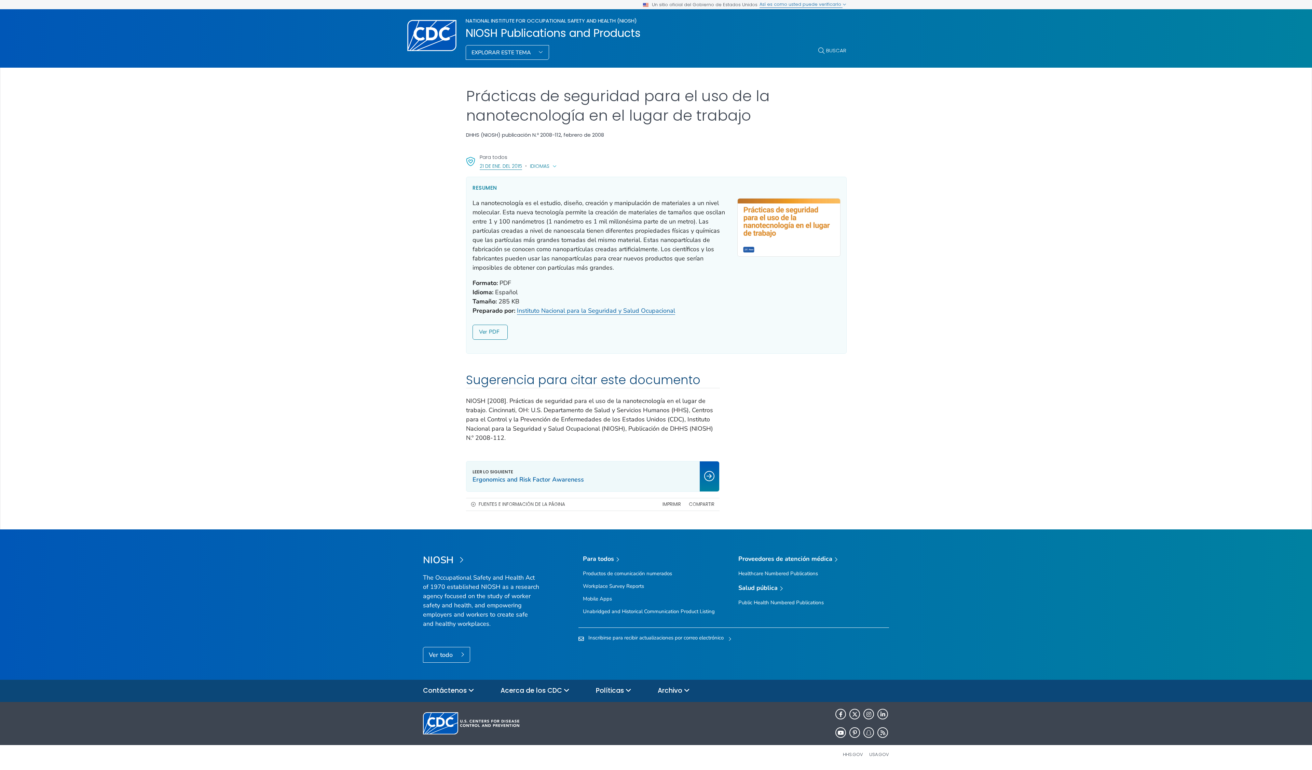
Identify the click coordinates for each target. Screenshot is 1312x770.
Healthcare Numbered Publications (778, 573)
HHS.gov (853, 754)
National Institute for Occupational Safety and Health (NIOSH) (551, 20)
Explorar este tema (502, 52)
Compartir (701, 504)
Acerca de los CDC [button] (532, 690)
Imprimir (671, 504)
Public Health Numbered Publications (781, 602)
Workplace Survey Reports (613, 586)
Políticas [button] (611, 690)
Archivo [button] (671, 690)
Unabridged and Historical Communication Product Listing (649, 611)
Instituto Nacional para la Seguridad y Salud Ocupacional (596, 311)
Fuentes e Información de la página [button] (522, 504)
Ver (483, 332)
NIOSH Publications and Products (553, 33)
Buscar (836, 50)
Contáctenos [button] (445, 690)
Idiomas (539, 166)
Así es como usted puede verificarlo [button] (801, 4)
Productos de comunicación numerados (627, 573)
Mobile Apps (597, 598)
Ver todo (441, 655)
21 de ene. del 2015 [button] (501, 166)
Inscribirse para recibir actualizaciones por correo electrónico (656, 637)
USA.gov (879, 754)
